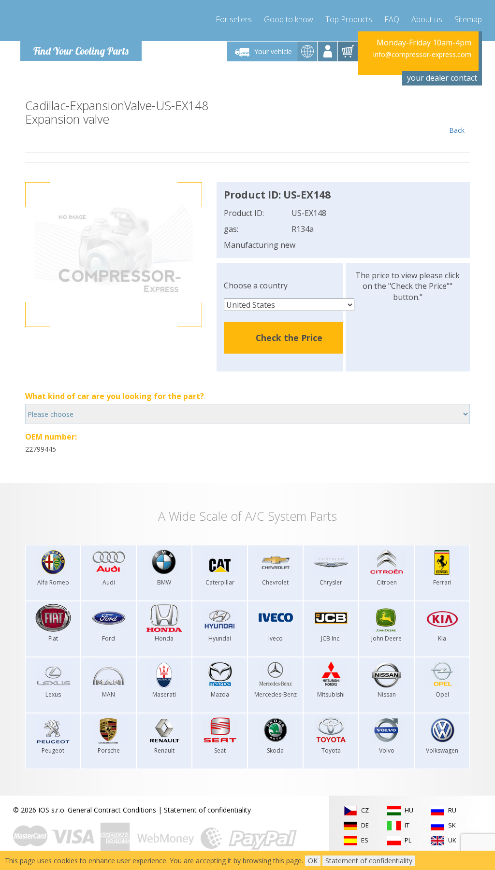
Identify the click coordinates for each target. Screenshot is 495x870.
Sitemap (468, 19)
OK (313, 860)
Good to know (288, 19)
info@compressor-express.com (422, 54)
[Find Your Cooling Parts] (78, 22)
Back (457, 130)
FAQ (391, 19)
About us (426, 19)
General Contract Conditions (112, 809)
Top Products (348, 19)
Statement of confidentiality (207, 809)
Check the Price (289, 337)
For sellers (234, 19)
